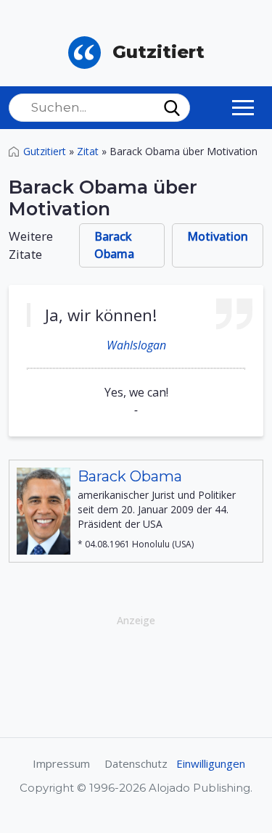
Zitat (88, 151)
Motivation (217, 236)
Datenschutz (136, 763)
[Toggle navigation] (243, 107)
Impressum (61, 763)
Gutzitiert (44, 151)
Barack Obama (114, 245)
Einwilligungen (210, 763)
